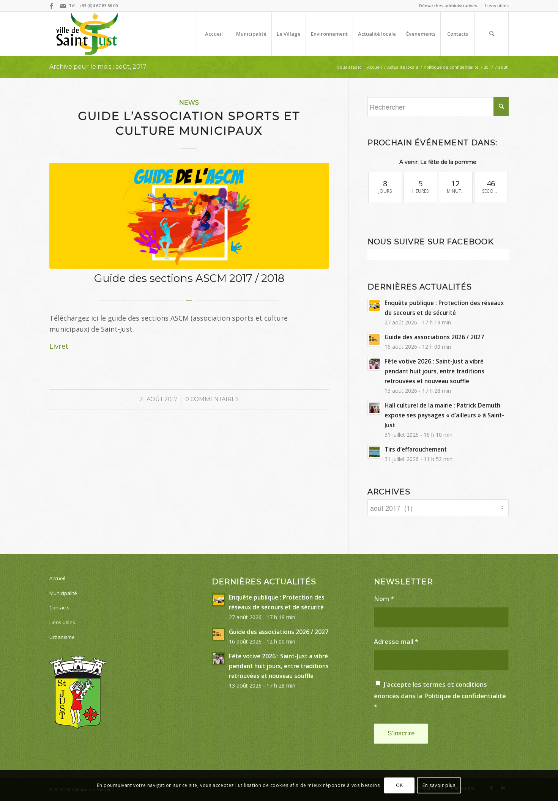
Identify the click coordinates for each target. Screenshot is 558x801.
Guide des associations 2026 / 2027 (434, 337)
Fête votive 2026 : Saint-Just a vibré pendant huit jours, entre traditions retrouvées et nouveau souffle (434, 371)
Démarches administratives (448, 5)
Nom (384, 598)
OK (399, 785)
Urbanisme (62, 637)
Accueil (57, 578)
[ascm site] (189, 216)
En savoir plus (438, 785)
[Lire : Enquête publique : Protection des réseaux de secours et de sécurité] (374, 305)
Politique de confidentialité (465, 695)
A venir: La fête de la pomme (437, 162)
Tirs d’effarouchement (416, 449)
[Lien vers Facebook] (51, 5)
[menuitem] (448, 6)
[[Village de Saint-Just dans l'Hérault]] (87, 34)
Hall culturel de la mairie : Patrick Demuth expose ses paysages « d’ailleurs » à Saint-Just (444, 415)
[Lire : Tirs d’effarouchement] (374, 452)
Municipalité (63, 593)
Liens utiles (497, 5)
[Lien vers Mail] (63, 5)
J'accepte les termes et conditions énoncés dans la (440, 695)
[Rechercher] (491, 34)
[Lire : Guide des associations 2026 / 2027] (374, 339)
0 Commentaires (212, 399)
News (189, 102)
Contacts (59, 607)
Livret (58, 346)
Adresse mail (396, 641)
